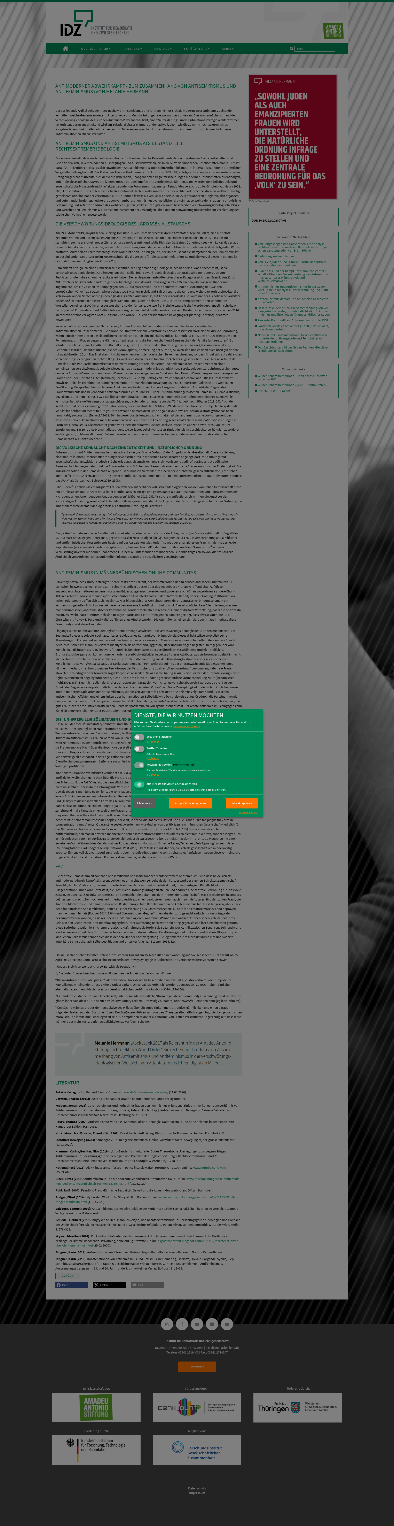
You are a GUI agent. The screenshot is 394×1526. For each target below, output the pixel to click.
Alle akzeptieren (242, 803)
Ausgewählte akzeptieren (190, 803)
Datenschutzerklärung (186, 726)
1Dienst (153, 742)
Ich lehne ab (144, 803)
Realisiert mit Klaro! (248, 812)
